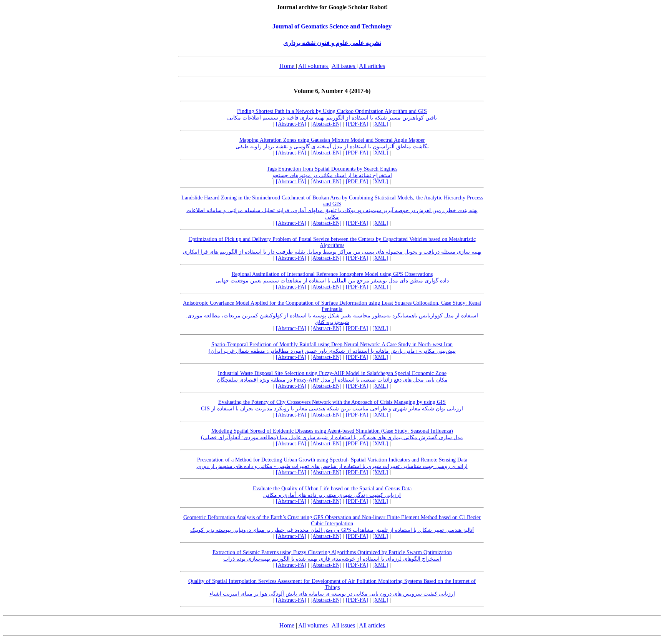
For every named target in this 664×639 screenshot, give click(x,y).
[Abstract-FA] (291, 124)
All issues (344, 66)
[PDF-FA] (357, 124)
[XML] (380, 124)
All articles (372, 66)
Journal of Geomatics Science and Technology (332, 26)
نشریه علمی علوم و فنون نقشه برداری (332, 43)
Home (287, 66)
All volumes (313, 66)
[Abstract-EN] (326, 124)
